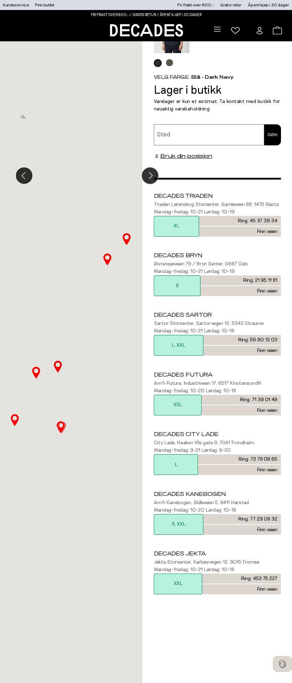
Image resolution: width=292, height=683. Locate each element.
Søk (272, 135)
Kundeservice (16, 5)
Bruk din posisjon (186, 156)
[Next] (150, 175)
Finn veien (267, 231)
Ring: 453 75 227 (259, 578)
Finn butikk (44, 5)
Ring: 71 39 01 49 (258, 399)
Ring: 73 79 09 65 (257, 459)
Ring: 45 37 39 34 (257, 220)
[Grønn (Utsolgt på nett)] (169, 62)
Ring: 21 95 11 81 (260, 280)
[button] (60, 427)
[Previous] (24, 175)
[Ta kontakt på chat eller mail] (282, 664)
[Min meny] (235, 30)
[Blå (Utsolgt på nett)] (158, 63)
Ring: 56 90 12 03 (257, 339)
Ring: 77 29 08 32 (257, 519)
